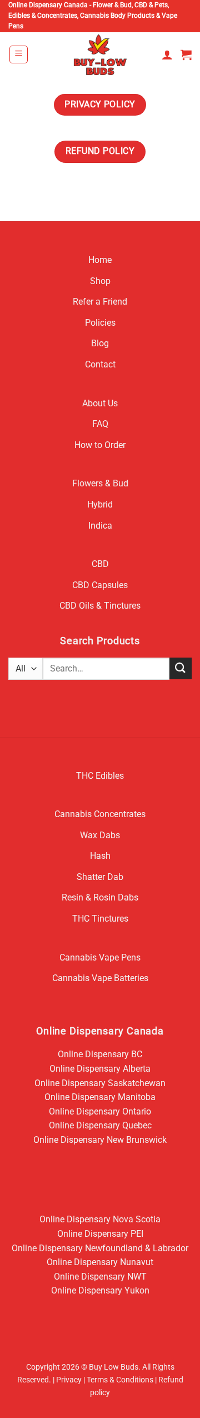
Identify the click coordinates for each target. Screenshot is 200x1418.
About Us (100, 403)
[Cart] (186, 54)
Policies (100, 322)
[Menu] (18, 54)
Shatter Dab (100, 877)
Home (100, 260)
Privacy (69, 1380)
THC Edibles (100, 775)
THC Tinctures (100, 918)
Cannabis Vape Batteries (100, 978)
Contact (100, 364)
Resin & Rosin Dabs (100, 897)
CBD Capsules (100, 585)
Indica (100, 525)
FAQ (100, 424)
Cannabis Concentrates (100, 814)
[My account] (167, 54)
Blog (100, 343)
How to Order (100, 445)
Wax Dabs (100, 835)
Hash (100, 855)
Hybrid (100, 504)
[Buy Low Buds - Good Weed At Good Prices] (100, 54)
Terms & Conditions (120, 1380)
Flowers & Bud (100, 483)
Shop (100, 281)
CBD (100, 564)
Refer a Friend (100, 301)
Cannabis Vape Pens (100, 957)
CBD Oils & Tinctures (100, 605)
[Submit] (180, 668)
